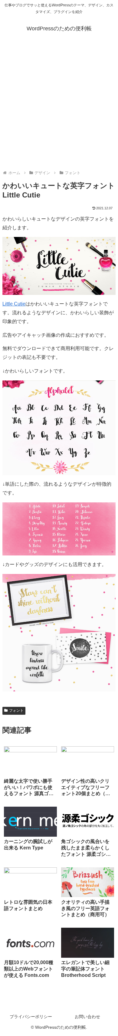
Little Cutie (13, 303)
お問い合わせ (87, 1016)
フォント (16, 710)
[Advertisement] (59, 105)
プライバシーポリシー (31, 1016)
